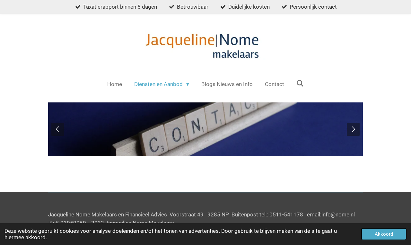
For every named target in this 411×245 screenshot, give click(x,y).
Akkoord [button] (384, 234)
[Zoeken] (300, 83)
